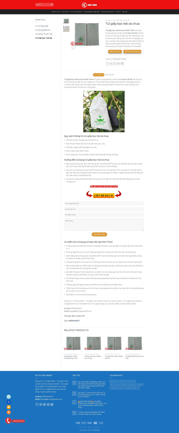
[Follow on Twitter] (44, 404)
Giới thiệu (82, 427)
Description (98, 74)
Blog (90, 427)
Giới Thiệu (65, 12)
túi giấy (123, 384)
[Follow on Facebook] (37, 404)
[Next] (99, 34)
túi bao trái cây (131, 33)
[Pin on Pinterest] (118, 63)
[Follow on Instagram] (40, 404)
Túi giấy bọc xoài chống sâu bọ (114, 357)
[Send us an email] (48, 404)
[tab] (98, 74)
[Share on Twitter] (111, 63)
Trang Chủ (56, 12)
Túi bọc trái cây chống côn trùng (92, 357)
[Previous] (74, 34)
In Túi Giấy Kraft (76, 12)
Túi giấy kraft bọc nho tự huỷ (134, 357)
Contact (96, 427)
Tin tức (118, 12)
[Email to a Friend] (115, 63)
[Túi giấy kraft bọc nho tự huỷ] (134, 343)
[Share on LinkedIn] (122, 63)
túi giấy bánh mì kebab (135, 384)
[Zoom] (73, 48)
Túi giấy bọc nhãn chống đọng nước (70, 357)
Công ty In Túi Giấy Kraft (45, 381)
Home (107, 20)
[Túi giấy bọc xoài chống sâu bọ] (114, 343)
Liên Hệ (124, 12)
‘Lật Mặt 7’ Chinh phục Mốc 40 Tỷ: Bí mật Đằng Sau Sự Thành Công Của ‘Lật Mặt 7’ (91, 395)
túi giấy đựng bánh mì (132, 388)
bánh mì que (114, 384)
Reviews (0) (109, 74)
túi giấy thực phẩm (116, 388)
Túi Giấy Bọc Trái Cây (91, 12)
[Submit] (52, 4)
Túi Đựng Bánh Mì (107, 12)
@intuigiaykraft (78, 316)
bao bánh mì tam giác (128, 381)
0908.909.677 (74, 321)
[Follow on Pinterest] (52, 404)
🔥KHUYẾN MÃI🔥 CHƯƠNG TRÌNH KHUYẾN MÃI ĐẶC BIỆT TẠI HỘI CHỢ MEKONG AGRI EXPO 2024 (92, 404)
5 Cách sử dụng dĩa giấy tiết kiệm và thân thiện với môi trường (91, 413)
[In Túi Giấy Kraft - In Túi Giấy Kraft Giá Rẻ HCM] (89, 4)
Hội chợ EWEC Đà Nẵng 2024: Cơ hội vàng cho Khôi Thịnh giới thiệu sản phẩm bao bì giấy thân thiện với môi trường (92, 385)
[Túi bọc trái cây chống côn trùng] (93, 343)
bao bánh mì (114, 381)
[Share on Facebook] (107, 63)
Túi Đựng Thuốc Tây (43, 34)
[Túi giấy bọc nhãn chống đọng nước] (73, 343)
